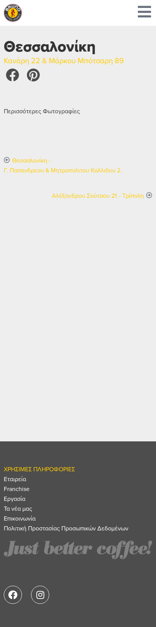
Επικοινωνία (20, 518)
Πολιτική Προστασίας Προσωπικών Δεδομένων (66, 528)
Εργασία (14, 498)
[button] (12, 74)
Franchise (17, 489)
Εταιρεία (15, 479)
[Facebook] (13, 595)
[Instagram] (40, 595)
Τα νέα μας (18, 508)
